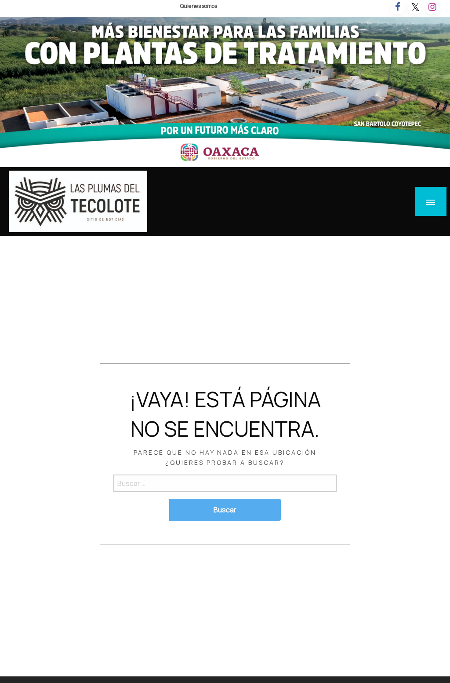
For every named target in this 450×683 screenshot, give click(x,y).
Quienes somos (198, 6)
